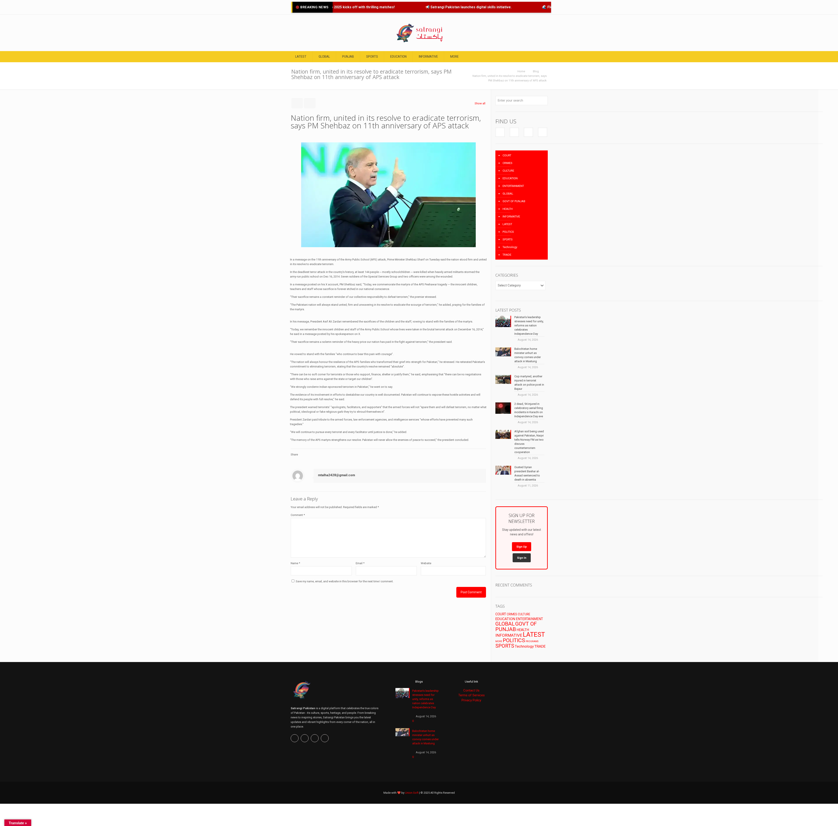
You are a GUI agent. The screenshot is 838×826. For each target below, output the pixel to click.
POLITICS (508, 231)
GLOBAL (508, 193)
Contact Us (471, 690)
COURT (507, 155)
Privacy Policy (471, 700)
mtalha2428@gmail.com (336, 475)
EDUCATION (510, 178)
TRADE (507, 254)
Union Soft (412, 792)
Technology (510, 247)
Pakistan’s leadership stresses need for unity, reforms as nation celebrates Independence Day (425, 699)
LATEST (507, 224)
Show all (480, 103)
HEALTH (508, 208)
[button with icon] (500, 132)
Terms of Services (471, 695)
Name (295, 563)
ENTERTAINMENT (513, 186)
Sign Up (521, 546)
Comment (298, 515)
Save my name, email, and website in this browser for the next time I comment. (344, 581)
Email (360, 563)
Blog (536, 71)
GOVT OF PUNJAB (514, 201)
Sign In (521, 557)
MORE (498, 641)
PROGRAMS (532, 641)
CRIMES (507, 163)
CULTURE (508, 170)
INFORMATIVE (511, 216)
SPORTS (508, 239)
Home (521, 71)
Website (426, 563)
